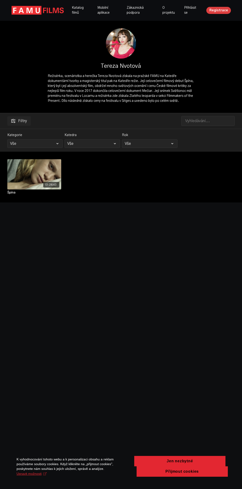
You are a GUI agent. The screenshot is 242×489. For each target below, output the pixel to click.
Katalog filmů (78, 10)
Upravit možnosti (29, 474)
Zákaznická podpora (135, 10)
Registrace (218, 10)
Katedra (71, 135)
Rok (125, 135)
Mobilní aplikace (103, 10)
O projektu (168, 10)
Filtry (22, 121)
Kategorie (14, 135)
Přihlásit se (190, 10)
